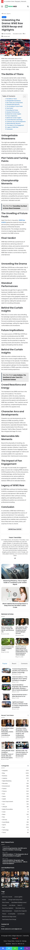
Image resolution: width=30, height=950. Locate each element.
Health (4, 799)
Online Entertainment (7, 911)
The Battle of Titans (11, 98)
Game (4, 796)
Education (5, 783)
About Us (14, 943)
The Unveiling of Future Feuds (14, 106)
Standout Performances (12, 112)
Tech (3, 827)
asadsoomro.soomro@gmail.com (13, 929)
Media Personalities (7, 809)
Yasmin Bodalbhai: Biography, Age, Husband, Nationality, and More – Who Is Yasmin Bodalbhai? (20, 687)
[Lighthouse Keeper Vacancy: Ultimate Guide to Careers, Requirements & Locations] (6, 704)
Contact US (18, 941)
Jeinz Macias (12, 905)
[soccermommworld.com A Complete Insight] (7, 641)
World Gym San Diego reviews (9, 916)
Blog (3, 773)
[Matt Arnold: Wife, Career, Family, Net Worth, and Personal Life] (7, 622)
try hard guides (11, 913)
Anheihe (4, 899)
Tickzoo (4, 913)
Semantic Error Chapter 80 (20, 911)
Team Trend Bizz (7, 33)
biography (5, 770)
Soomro (14, 938)
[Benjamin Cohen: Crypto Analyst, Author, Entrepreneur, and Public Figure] (24, 879)
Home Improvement (7, 801)
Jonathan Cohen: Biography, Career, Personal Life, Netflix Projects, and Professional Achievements (22, 732)
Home (4, 13)
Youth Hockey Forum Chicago (9, 919)
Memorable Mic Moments (14, 123)
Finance (4, 791)
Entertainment (6, 786)
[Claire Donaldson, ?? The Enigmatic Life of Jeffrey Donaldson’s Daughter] (6, 679)
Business (4, 775)
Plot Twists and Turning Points (14, 102)
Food (3, 793)
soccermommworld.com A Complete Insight (7, 648)
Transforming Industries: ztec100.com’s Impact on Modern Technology (20, 670)
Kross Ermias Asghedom (7, 908)
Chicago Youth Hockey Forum (15, 899)
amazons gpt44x (18, 896)
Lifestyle (4, 806)
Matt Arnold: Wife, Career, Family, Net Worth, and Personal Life (7, 629)
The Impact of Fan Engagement (15, 125)
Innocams (4, 905)
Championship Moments (12, 104)
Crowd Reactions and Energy (14, 119)
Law (3, 804)
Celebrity (4, 778)
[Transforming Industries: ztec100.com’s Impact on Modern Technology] (6, 670)
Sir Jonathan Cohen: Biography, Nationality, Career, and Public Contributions (7, 731)
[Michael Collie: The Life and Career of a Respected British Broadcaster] (22, 745)
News (3, 814)
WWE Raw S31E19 (15, 529)
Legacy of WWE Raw (12, 127)
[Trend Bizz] (11, 6)
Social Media (5, 822)
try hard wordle (21, 913)
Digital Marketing (6, 781)
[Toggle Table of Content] (24, 96)
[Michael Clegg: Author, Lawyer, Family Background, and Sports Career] (5, 885)
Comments (24, 663)
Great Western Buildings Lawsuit (18, 902)
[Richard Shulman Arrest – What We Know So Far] (6, 697)
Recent (14, 663)
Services (4, 819)
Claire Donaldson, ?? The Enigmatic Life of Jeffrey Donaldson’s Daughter (19, 678)
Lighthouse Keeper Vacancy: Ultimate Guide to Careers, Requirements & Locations (20, 704)
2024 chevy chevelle (7, 896)
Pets (3, 817)
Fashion (4, 788)
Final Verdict (9, 108)
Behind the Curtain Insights (13, 114)
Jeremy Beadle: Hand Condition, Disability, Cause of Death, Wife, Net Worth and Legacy (7, 754)
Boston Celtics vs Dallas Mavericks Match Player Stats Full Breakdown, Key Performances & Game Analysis (22, 651)
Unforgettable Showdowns (13, 100)
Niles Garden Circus (20, 908)
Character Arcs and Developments (16, 121)
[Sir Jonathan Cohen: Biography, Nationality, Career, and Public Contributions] (7, 723)
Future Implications (12, 115)
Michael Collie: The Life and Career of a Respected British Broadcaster (22, 753)
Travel (4, 832)
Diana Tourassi (5, 902)
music (4, 811)
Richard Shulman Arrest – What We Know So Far (20, 695)
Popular (4, 663)
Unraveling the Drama (12, 110)
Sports (8, 13)
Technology (5, 830)
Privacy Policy (11, 941)
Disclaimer (8, 943)
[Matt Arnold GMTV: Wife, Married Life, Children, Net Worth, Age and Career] (24, 885)
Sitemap (24, 941)
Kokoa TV (20, 905)
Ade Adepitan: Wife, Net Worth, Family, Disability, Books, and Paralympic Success (22, 630)
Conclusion (10, 129)
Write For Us (21, 943)
